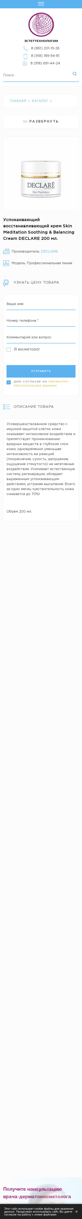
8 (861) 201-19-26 (45, 48)
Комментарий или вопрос (29, 337)
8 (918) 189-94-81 (45, 56)
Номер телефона (23, 320)
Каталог (40, 101)
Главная (18, 101)
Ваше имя (15, 304)
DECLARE (49, 251)
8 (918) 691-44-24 (45, 63)
